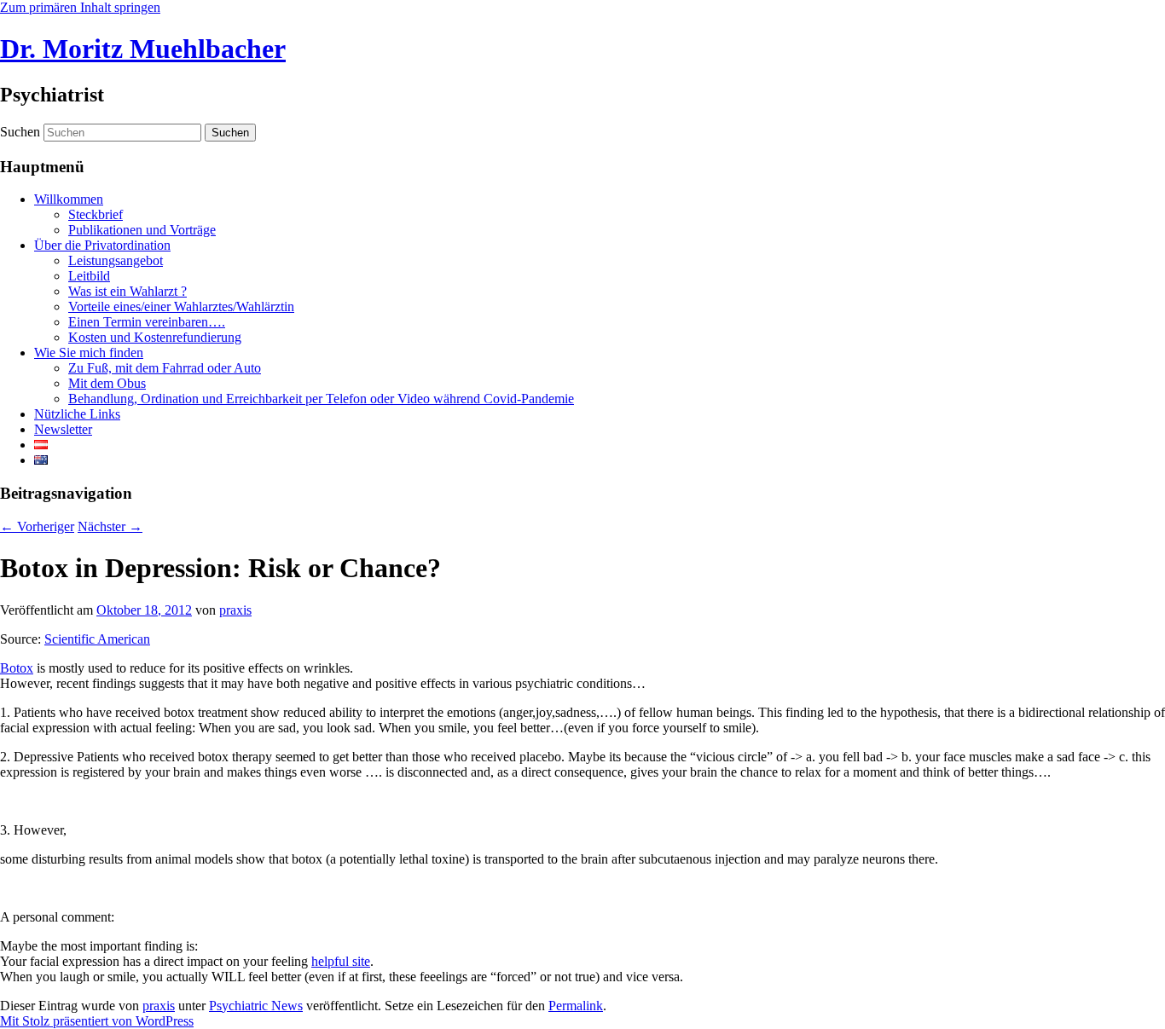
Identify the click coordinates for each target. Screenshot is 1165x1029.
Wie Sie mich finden (88, 352)
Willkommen (68, 199)
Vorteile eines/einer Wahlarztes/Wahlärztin (181, 306)
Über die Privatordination (102, 245)
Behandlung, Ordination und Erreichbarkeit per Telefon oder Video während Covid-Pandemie (321, 398)
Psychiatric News (256, 1005)
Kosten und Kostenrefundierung (154, 337)
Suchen (20, 131)
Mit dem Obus (107, 383)
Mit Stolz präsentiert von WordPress (97, 1021)
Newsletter (63, 429)
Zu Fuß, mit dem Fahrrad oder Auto (164, 368)
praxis (235, 610)
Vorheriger (37, 526)
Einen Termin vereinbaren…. (146, 322)
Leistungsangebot (115, 260)
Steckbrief (95, 214)
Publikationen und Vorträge (142, 230)
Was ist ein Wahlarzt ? (127, 291)
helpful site (340, 961)
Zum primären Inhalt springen (80, 7)
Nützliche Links (77, 414)
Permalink (575, 1005)
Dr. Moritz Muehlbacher (143, 48)
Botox (16, 668)
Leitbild (89, 276)
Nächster (110, 526)
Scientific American (97, 639)
